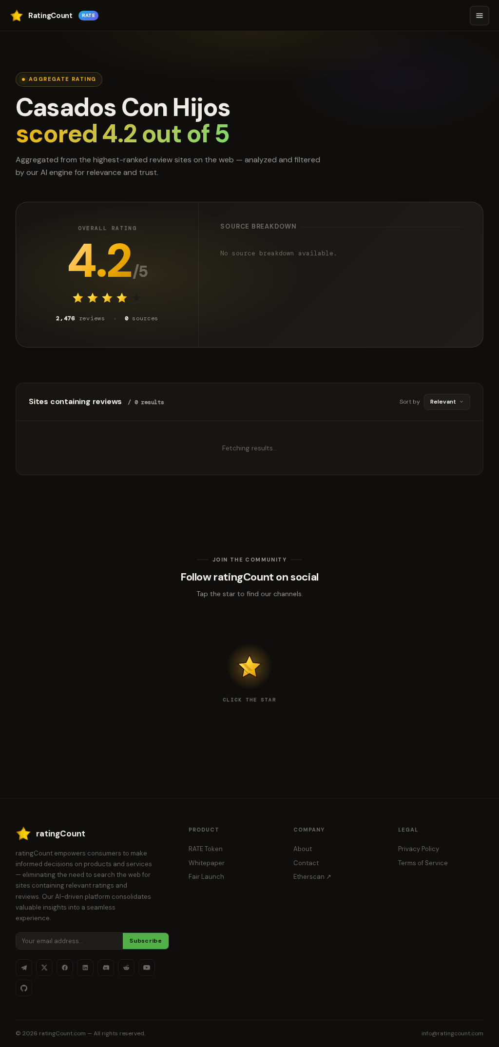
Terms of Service (423, 863)
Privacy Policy (418, 849)
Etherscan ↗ (312, 876)
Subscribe (146, 941)
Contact (306, 863)
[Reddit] (126, 967)
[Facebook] (65, 967)
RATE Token (206, 849)
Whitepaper (207, 863)
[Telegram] (24, 967)
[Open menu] (479, 15)
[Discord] (105, 967)
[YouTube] (146, 967)
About (302, 849)
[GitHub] (24, 988)
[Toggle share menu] (249, 666)
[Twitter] (44, 967)
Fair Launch (206, 876)
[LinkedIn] (85, 967)
